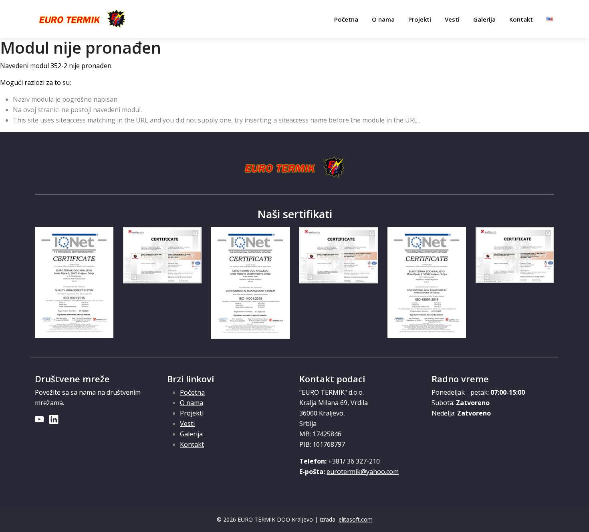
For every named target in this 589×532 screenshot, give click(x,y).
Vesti (452, 19)
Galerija (484, 19)
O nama (383, 19)
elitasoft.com (356, 519)
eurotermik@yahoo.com (363, 471)
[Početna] (82, 19)
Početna (346, 19)
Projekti (419, 19)
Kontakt (521, 19)
